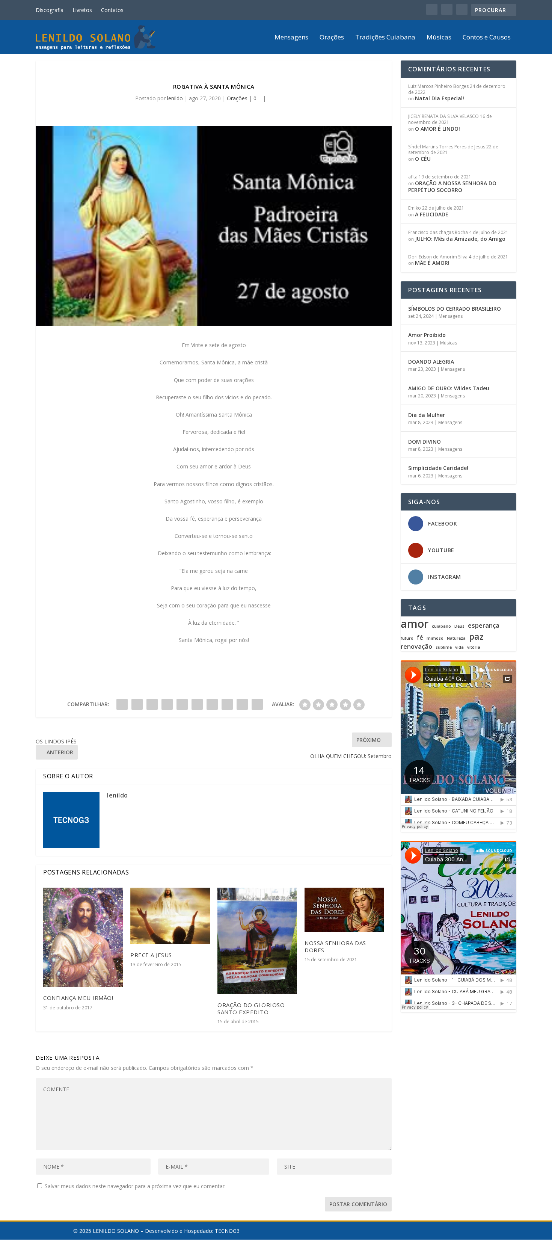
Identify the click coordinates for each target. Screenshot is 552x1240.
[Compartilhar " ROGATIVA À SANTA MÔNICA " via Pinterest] (182, 704)
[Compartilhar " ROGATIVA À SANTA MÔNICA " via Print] (257, 704)
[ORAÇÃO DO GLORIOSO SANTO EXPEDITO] (257, 941)
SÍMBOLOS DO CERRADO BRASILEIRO (454, 308)
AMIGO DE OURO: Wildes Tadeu (448, 388)
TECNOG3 (227, 1230)
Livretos (82, 10)
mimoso (435, 638)
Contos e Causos (487, 37)
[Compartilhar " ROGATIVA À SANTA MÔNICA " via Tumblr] (167, 704)
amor (414, 623)
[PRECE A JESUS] (170, 916)
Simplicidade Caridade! (438, 467)
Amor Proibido (427, 334)
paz (476, 636)
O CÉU (423, 158)
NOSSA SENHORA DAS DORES (335, 946)
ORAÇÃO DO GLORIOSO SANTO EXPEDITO (251, 1008)
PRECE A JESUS (151, 955)
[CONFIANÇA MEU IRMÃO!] (83, 937)
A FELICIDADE (431, 214)
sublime (444, 647)
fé (420, 638)
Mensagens (291, 37)
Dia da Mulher (426, 414)
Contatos (112, 10)
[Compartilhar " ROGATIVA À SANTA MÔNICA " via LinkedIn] (197, 704)
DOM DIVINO (424, 441)
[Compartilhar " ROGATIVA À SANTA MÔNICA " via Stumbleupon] (227, 704)
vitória (473, 647)
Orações (332, 37)
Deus (459, 626)
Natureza (456, 638)
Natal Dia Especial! (439, 98)
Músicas (439, 37)
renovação (416, 647)
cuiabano (441, 626)
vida (459, 647)
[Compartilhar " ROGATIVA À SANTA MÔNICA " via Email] (242, 704)
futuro (407, 638)
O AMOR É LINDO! (437, 128)
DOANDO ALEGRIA (431, 361)
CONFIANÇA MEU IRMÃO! (78, 997)
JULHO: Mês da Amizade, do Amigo (460, 238)
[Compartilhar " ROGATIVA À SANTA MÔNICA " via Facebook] (122, 704)
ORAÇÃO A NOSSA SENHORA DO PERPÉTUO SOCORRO (452, 186)
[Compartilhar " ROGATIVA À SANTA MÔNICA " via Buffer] (212, 704)
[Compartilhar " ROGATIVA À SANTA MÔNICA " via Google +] (152, 704)
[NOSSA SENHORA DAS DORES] (344, 910)
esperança (483, 626)
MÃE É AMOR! (432, 262)
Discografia (49, 10)
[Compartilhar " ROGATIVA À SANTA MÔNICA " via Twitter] (137, 704)
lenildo (175, 98)
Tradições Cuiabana (385, 37)
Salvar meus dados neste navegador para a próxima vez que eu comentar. (135, 1186)
